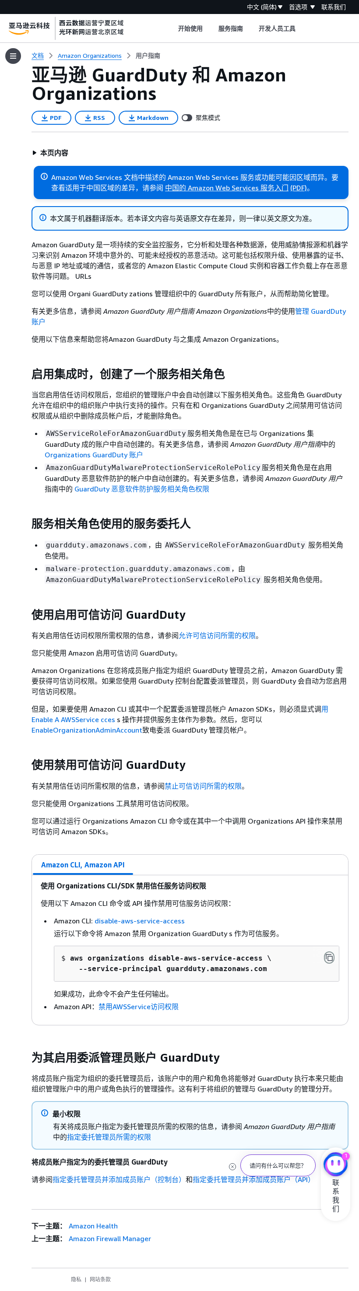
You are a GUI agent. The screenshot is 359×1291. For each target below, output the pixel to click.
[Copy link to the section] (24, 374)
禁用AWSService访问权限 (139, 1006)
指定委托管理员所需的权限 (109, 1137)
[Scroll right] (302, 28)
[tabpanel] (190, 950)
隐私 (76, 1279)
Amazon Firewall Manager (110, 1238)
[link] (148, 55)
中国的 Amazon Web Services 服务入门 (227, 187)
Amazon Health (93, 1225)
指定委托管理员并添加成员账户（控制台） (119, 1179)
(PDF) (298, 187)
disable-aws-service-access (140, 920)
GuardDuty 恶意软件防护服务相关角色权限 (141, 488)
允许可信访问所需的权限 (217, 635)
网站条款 (100, 1279)
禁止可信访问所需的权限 (203, 786)
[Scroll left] (171, 28)
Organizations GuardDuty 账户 (94, 454)
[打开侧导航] (13, 56)
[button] (50, 152)
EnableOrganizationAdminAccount (87, 730)
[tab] (83, 864)
